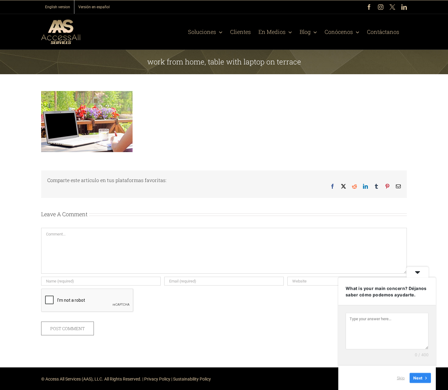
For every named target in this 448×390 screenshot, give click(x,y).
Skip (401, 377)
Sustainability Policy (192, 379)
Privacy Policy (157, 379)
